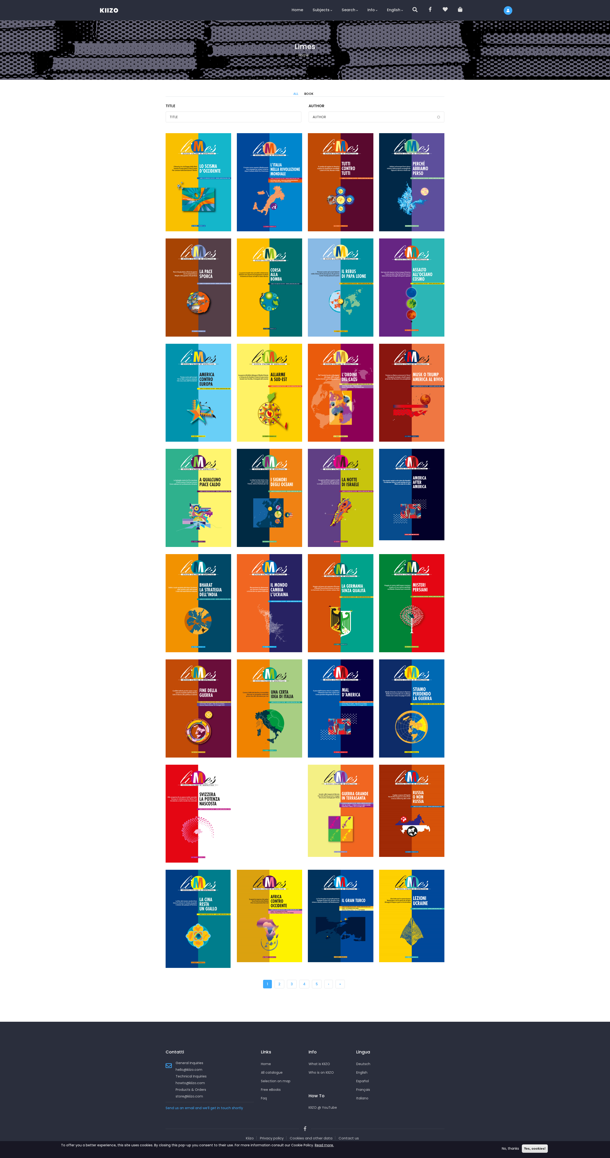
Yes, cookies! (535, 1148)
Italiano (362, 1098)
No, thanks (510, 1148)
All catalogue (272, 1072)
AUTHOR (316, 106)
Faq (264, 1098)
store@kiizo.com (189, 1096)
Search (348, 10)
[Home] (112, 9)
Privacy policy (272, 1138)
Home (297, 10)
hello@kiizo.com (189, 1069)
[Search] (415, 10)
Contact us (349, 1138)
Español (362, 1081)
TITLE (170, 106)
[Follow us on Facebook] (430, 10)
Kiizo (250, 1138)
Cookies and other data (311, 1138)
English (393, 10)
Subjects (321, 10)
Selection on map (275, 1081)
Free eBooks (271, 1089)
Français (363, 1089)
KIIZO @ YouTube (323, 1107)
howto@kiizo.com (190, 1083)
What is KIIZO (319, 1064)
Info (371, 10)
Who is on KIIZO (321, 1072)
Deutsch (363, 1064)
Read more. (324, 1145)
